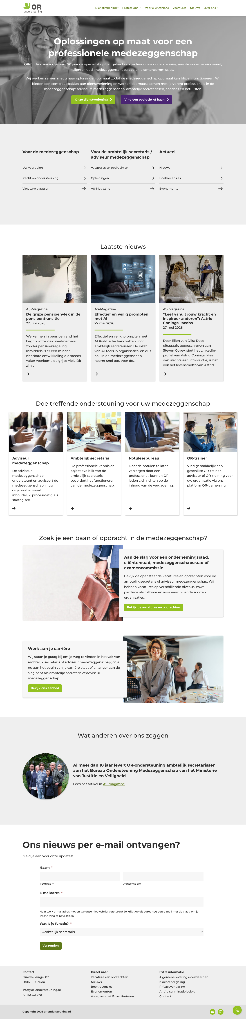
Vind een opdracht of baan (144, 99)
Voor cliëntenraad (157, 8)
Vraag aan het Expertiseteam (112, 996)
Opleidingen (100, 178)
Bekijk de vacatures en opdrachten (153, 607)
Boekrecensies (170, 178)
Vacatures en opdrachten (109, 167)
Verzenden (51, 945)
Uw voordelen (33, 167)
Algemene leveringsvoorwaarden (183, 977)
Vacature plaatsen (36, 188)
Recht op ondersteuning (41, 178)
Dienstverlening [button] (106, 8)
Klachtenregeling (172, 982)
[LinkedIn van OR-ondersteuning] (212, 1012)
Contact (165, 996)
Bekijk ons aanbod (45, 688)
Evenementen (169, 188)
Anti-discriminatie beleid (177, 991)
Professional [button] (130, 8)
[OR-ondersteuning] (32, 8)
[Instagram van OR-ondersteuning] (220, 1012)
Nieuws (195, 8)
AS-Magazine (100, 188)
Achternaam (132, 883)
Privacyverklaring (172, 986)
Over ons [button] (210, 8)
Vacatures (179, 8)
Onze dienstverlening (91, 99)
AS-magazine (114, 784)
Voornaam (47, 883)
